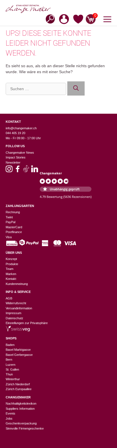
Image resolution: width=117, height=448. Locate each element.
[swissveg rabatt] (18, 330)
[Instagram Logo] (9, 170)
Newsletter (13, 162)
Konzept (11, 259)
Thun (9, 374)
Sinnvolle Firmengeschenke (25, 428)
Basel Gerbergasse (19, 354)
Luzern (10, 364)
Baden (10, 344)
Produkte (12, 264)
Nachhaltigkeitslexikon (21, 403)
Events (10, 413)
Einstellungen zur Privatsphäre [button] (27, 323)
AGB (9, 298)
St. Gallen (12, 369)
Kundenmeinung (17, 284)
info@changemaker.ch (21, 128)
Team (9, 269)
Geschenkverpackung (21, 423)
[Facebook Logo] (17, 170)
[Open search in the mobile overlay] (48, 18)
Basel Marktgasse (18, 349)
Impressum (13, 313)
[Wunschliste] (78, 20)
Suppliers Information (20, 408)
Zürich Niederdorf (18, 384)
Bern (9, 359)
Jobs (9, 418)
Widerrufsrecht (16, 303)
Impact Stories (16, 157)
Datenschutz (14, 318)
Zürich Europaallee (19, 389)
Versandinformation (19, 308)
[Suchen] (76, 88)
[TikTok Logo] (26, 170)
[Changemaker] (58, 9)
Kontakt (11, 278)
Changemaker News (20, 152)
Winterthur (13, 379)
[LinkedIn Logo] (34, 170)
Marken (11, 274)
